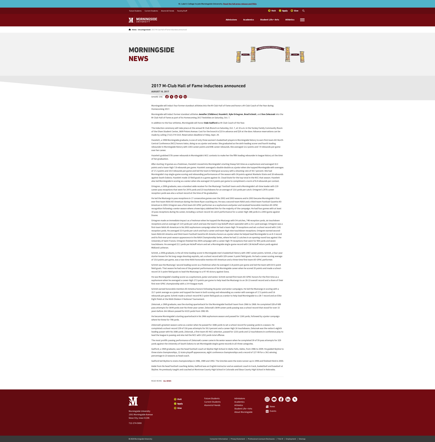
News (272, 406)
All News (167, 381)
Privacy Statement (238, 439)
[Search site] (302, 20)
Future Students (212, 398)
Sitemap (302, 439)
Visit (179, 399)
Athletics (289, 19)
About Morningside (243, 412)
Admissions (231, 19)
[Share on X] (171, 96)
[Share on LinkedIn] (176, 96)
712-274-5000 (135, 423)
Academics (248, 19)
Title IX (280, 439)
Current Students (212, 401)
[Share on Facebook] (167, 96)
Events (273, 410)
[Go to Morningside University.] (130, 29)
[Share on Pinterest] (180, 96)
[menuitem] (135, 10)
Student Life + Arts (269, 19)
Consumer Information (219, 439)
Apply (180, 403)
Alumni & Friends (212, 405)
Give (179, 408)
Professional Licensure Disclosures (261, 439)
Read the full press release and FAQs (240, 3)
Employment (291, 439)
